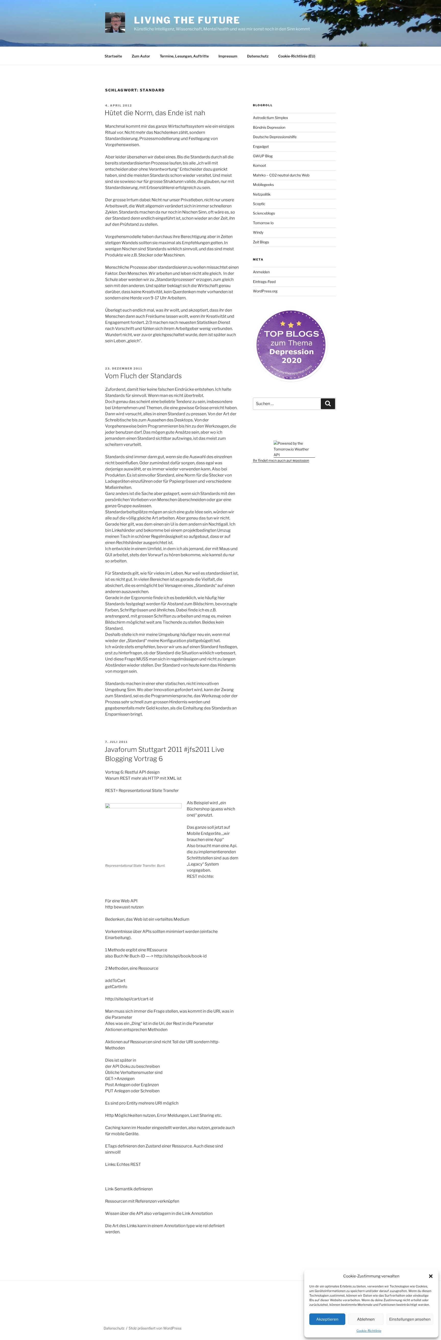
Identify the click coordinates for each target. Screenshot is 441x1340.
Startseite (113, 56)
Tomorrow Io (263, 223)
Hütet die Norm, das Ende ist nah (155, 113)
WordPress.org (265, 291)
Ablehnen (366, 1319)
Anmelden (261, 272)
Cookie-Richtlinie (369, 1331)
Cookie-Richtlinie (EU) (296, 56)
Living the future (187, 20)
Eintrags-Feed (264, 281)
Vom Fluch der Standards (143, 376)
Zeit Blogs (261, 242)
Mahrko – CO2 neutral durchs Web (281, 175)
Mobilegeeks (263, 184)
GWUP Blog (263, 156)
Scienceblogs (264, 213)
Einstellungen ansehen (410, 1319)
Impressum (227, 56)
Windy (258, 232)
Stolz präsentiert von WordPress (155, 1328)
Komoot (259, 165)
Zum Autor (141, 56)
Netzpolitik (262, 194)
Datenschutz (257, 56)
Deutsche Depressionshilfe (275, 137)
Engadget (261, 146)
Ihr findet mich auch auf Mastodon (281, 460)
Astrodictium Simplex (270, 117)
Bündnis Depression (269, 127)
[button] (430, 1276)
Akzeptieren (327, 1319)
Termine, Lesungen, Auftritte (184, 56)
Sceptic (259, 203)
